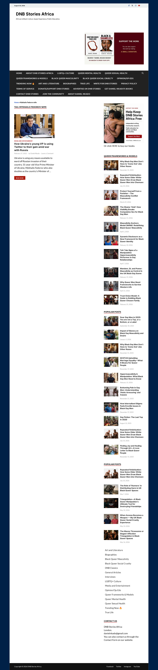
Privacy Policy (129, 83)
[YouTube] (139, 5)
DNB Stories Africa (35, 14)
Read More (19, 177)
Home (19, 73)
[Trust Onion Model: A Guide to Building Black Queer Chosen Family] (111, 296)
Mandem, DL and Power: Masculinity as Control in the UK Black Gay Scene (131, 271)
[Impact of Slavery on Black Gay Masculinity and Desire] (111, 331)
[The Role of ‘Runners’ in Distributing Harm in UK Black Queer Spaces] (111, 486)
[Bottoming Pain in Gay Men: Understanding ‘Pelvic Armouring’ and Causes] (111, 388)
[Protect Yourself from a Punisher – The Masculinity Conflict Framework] (111, 191)
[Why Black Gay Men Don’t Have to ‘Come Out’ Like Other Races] (111, 161)
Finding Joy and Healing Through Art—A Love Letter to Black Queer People (130, 449)
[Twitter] (132, 5)
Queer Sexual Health (116, 73)
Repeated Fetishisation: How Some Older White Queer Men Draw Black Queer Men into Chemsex (131, 178)
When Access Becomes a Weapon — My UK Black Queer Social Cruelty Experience (131, 518)
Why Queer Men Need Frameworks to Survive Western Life (130, 284)
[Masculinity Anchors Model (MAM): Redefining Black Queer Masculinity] (111, 223)
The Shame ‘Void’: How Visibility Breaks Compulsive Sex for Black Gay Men (131, 210)
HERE (114, 146)
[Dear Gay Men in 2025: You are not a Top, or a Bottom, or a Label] (111, 317)
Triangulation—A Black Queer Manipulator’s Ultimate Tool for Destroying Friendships (130, 503)
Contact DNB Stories (27, 94)
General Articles (113, 572)
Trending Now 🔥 (25, 83)
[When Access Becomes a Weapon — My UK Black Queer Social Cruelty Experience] (111, 515)
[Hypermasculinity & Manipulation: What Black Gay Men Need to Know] (111, 374)
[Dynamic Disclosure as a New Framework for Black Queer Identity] (111, 237)
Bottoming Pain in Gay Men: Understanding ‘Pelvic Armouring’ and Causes (130, 391)
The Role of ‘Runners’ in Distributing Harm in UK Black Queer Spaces (131, 488)
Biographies (69, 83)
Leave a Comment (47, 153)
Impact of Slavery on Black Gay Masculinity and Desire (131, 333)
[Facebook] (129, 5)
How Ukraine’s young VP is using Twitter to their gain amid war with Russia (33, 147)
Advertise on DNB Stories (87, 89)
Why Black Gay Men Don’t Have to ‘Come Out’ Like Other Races (131, 163)
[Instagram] (135, 5)
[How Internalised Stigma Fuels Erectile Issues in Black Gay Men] (111, 404)
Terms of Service (25, 89)
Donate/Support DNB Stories (53, 89)
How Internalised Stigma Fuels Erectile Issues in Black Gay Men (131, 406)
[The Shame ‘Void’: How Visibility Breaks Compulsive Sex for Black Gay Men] (111, 207)
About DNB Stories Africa (39, 73)
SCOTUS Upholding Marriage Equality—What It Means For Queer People (131, 361)
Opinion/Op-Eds (125, 78)
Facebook (110, 666)
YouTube (137, 666)
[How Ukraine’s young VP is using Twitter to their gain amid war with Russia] (34, 126)
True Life (85, 83)
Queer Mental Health (89, 73)
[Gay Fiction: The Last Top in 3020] (111, 417)
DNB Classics (111, 568)
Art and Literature (48, 83)
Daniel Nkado (35, 153)
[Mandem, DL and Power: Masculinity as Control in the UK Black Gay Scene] (111, 269)
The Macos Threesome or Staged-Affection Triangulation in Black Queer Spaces (132, 535)
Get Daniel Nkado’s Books (119, 89)
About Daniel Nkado (79, 94)
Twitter (118, 666)
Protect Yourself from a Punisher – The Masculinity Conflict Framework (130, 194)
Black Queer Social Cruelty (98, 78)
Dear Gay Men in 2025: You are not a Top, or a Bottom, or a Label (130, 319)
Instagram (127, 666)
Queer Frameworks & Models (32, 78)
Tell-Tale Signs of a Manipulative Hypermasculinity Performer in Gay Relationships (128, 255)
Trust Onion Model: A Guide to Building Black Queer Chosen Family (130, 298)
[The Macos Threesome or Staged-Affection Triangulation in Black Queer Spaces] (111, 531)
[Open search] (142, 73)
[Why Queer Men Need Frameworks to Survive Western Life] (111, 282)
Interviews (110, 576)
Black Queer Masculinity (65, 78)
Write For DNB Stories (105, 83)
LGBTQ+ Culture (65, 73)
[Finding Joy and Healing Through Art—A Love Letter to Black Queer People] (111, 446)
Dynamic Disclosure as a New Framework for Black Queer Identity (132, 239)
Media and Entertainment (23, 141)
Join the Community (53, 94)
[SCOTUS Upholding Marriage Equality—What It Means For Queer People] (111, 358)
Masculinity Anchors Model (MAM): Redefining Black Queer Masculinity (132, 225)
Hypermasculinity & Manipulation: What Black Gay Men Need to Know (131, 376)
